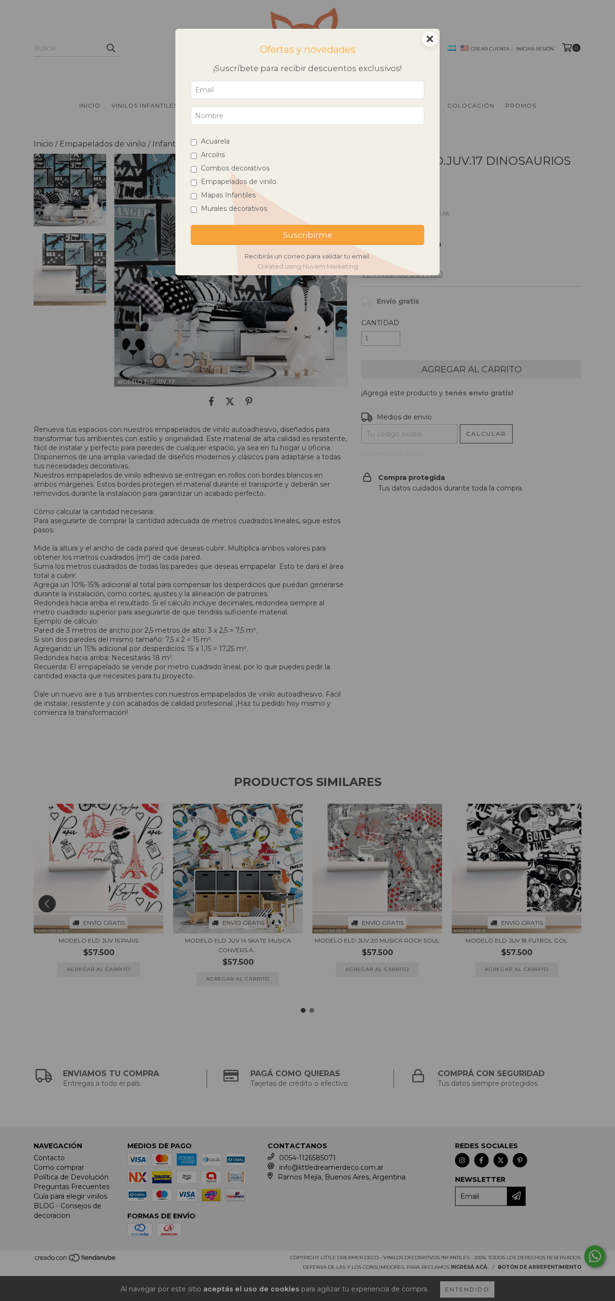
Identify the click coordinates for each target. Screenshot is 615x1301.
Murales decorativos (234, 208)
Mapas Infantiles (228, 195)
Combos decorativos (235, 168)
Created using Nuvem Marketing (308, 266)
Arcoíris (213, 154)
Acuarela (215, 141)
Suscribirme (307, 235)
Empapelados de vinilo (238, 181)
